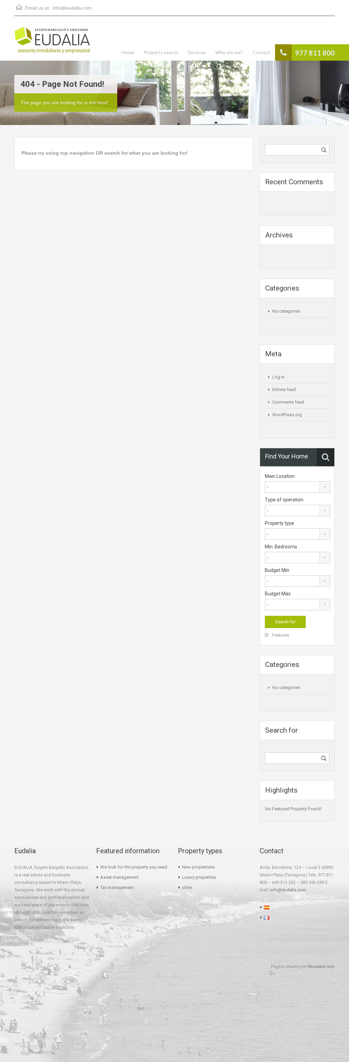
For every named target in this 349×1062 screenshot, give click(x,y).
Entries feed (284, 389)
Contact (261, 52)
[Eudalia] (52, 43)
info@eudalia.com (72, 8)
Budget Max (278, 593)
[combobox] (297, 487)
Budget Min (277, 570)
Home (128, 52)
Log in (278, 376)
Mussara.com (321, 966)
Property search (161, 52)
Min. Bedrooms (281, 546)
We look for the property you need (133, 867)
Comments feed (288, 402)
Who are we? (229, 52)
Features (280, 635)
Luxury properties (199, 877)
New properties (197, 867)
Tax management (117, 887)
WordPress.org (287, 414)
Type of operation (284, 499)
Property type (279, 523)
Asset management (119, 877)
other (187, 887)
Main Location (280, 476)
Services (197, 52)
